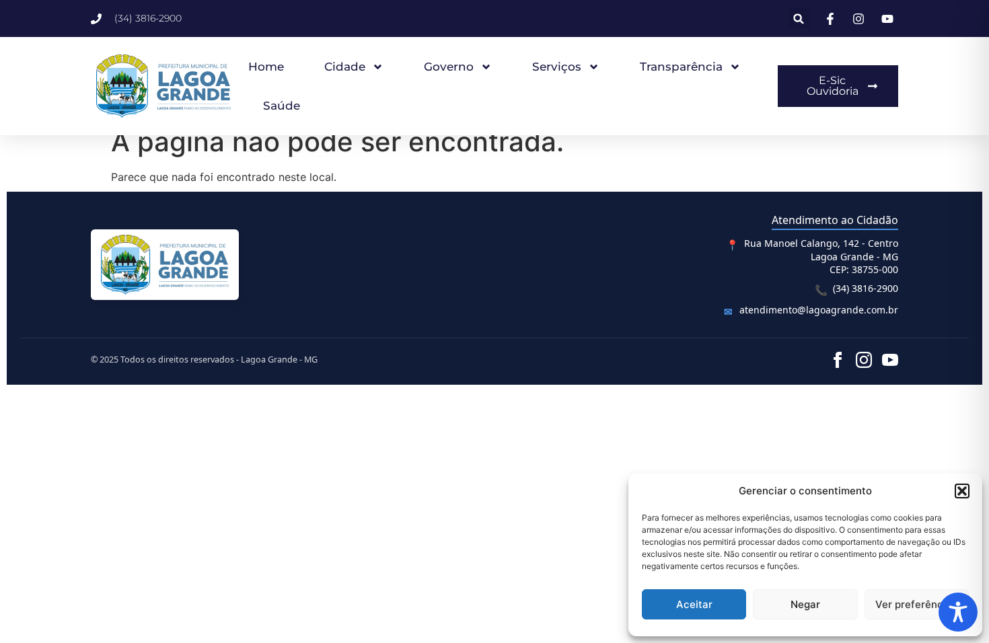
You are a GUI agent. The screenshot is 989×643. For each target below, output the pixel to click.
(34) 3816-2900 (865, 288)
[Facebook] (838, 360)
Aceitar (694, 604)
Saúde (281, 105)
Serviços (556, 66)
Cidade (344, 66)
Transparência (681, 66)
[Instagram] (864, 360)
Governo (449, 66)
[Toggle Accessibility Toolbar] (958, 612)
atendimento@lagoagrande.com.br (818, 309)
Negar (805, 604)
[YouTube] (890, 360)
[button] (962, 491)
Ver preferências (916, 604)
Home (266, 66)
